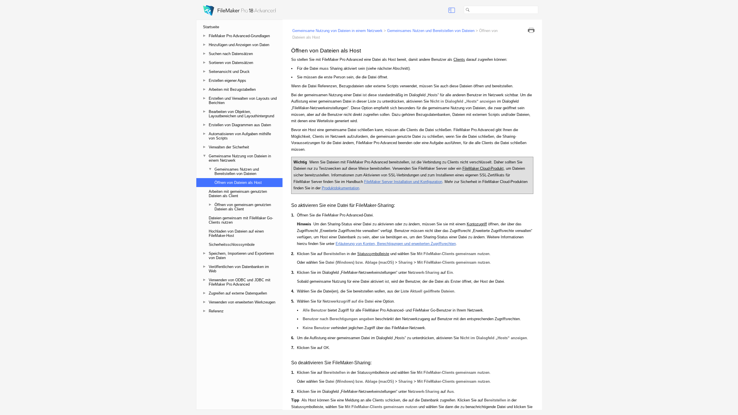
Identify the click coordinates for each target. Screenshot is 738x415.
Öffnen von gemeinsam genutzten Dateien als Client (242, 207)
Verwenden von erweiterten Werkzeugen (242, 302)
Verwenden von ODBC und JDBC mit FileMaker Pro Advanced (239, 282)
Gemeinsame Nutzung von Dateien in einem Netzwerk (240, 158)
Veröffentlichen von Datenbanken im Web (239, 269)
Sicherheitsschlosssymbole (232, 244)
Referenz (216, 311)
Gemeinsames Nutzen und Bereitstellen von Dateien (236, 171)
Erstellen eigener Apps (227, 80)
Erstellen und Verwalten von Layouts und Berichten (243, 100)
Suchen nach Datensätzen (231, 54)
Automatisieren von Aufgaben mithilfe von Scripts (240, 136)
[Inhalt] (451, 9)
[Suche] (540, 9)
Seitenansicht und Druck (229, 71)
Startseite (211, 27)
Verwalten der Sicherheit (229, 147)
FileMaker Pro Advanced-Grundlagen (239, 36)
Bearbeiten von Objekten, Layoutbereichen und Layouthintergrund (241, 114)
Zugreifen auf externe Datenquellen (238, 293)
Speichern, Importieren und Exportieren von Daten (241, 255)
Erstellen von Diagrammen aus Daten (240, 125)
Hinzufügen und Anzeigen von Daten (239, 45)
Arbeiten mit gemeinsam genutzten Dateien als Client (238, 193)
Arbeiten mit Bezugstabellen (232, 89)
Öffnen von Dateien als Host (238, 182)
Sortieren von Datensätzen (231, 63)
